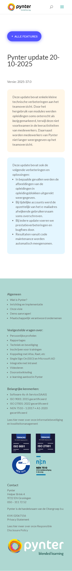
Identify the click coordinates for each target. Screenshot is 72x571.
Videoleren (16, 367)
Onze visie (16, 308)
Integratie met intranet (23, 363)
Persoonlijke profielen (23, 335)
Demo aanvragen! (20, 313)
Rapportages (18, 340)
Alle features (26, 36)
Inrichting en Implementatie (26, 304)
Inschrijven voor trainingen (26, 349)
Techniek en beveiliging (24, 344)
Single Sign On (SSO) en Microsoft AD (32, 358)
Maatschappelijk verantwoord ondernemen (36, 318)
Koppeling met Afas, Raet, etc (27, 354)
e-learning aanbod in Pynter (26, 376)
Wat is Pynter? (18, 299)
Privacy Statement (18, 519)
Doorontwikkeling (21, 372)
